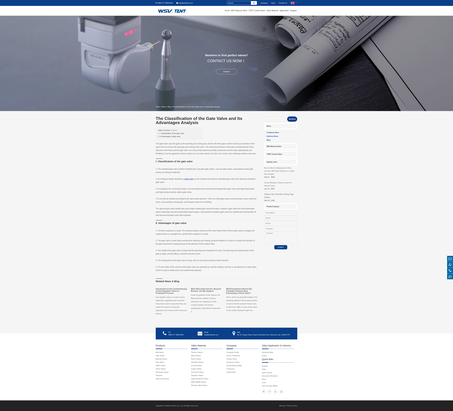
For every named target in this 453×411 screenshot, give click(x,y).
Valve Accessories (162, 379)
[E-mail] (450, 259)
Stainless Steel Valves (199, 385)
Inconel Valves (196, 365)
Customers (230, 369)
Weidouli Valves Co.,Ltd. (174, 406)
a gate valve (188, 179)
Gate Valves (160, 356)
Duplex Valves (196, 369)
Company (264, 3)
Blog (169, 107)
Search (292, 119)
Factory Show (231, 359)
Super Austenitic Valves (199, 379)
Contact (226, 72)
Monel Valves (196, 359)
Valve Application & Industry (276, 345)
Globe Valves (161, 365)
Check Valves (161, 369)
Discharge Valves (162, 372)
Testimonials (231, 372)
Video (264, 369)
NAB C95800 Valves (198, 382)
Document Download (269, 376)
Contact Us (283, 3)
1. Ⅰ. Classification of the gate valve (171, 133)
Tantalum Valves (197, 375)
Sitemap (282, 406)
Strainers (159, 375)
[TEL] (450, 270)
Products (160, 345)
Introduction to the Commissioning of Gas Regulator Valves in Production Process (171, 291)
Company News (273, 132)
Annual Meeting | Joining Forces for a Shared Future (278, 186)
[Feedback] (450, 276)
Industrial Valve (267, 352)
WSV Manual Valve (239, 11)
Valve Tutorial (267, 373)
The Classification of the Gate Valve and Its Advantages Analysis (196, 107)
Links (264, 382)
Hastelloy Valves (197, 362)
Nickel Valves (196, 356)
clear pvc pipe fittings (270, 386)
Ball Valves (160, 352)
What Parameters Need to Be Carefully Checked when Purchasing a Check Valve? (239, 291)
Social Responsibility (234, 365)
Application (284, 11)
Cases (264, 356)
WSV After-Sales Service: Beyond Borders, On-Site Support (206, 290)
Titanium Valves (197, 352)
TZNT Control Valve (256, 11)
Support (293, 11)
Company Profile (232, 352)
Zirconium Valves (197, 372)
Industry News (272, 136)
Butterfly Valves (161, 359)
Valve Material (272, 11)
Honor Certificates (233, 356)
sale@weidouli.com (185, 3)
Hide (174, 130)
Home (227, 11)
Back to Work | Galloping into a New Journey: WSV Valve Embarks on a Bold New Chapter (279, 172)
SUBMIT (281, 247)
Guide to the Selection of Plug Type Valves (279, 197)
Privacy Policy (292, 406)
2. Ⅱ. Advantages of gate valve (169, 136)
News (273, 3)
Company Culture (233, 362)
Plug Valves (160, 362)
